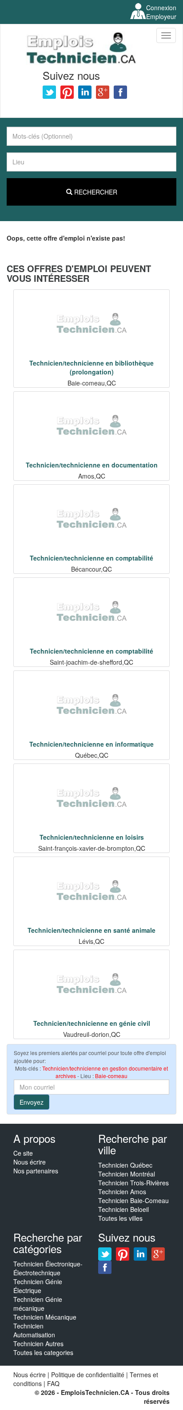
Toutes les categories (43, 1352)
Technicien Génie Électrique (37, 1286)
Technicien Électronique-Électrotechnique (48, 1268)
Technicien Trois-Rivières (133, 1182)
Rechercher (94, 191)
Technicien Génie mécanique (37, 1304)
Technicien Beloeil (123, 1209)
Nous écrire (29, 1161)
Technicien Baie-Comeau (133, 1200)
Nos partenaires (35, 1170)
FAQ (53, 1383)
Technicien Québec (125, 1165)
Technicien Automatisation (34, 1330)
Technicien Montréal (126, 1173)
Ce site (23, 1153)
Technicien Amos (122, 1191)
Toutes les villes (120, 1218)
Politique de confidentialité (87, 1374)
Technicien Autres (38, 1343)
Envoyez (32, 1102)
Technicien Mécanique (44, 1317)
